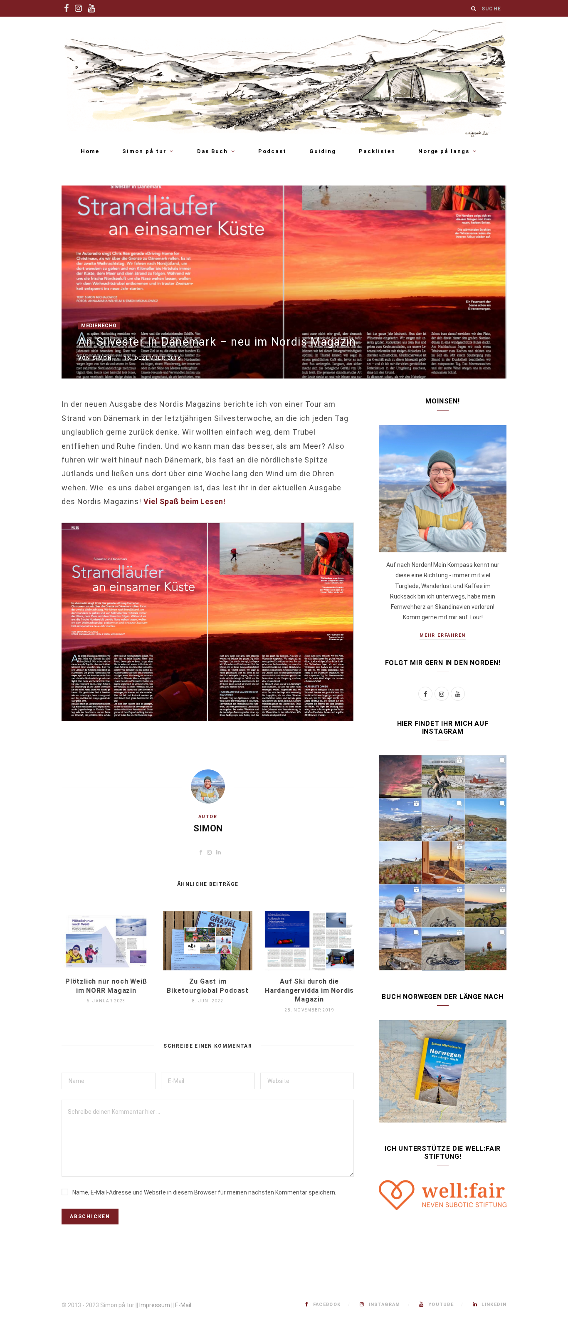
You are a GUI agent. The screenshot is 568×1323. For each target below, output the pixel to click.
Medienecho (99, 326)
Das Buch (212, 151)
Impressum (154, 1305)
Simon (102, 358)
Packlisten (377, 151)
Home (90, 151)
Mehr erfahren (443, 635)
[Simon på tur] (284, 78)
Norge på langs (443, 151)
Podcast (272, 151)
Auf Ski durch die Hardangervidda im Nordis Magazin (309, 990)
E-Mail (183, 1305)
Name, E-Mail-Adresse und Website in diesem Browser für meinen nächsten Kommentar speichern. (204, 1192)
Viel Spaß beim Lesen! (184, 501)
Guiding (322, 151)
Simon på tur (144, 151)
